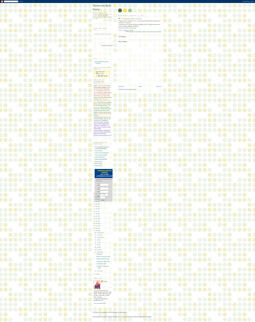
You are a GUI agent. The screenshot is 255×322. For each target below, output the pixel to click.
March (98, 249)
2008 (96, 274)
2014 (96, 218)
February (99, 252)
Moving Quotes (98, 161)
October (99, 235)
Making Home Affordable (101, 159)
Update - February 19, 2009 (103, 256)
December (99, 232)
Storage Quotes (99, 165)
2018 (96, 208)
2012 (96, 223)
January (99, 270)
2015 (96, 216)
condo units (132, 31)
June (98, 242)
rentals (148, 31)
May (98, 244)
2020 (96, 204)
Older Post (158, 86)
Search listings (98, 163)
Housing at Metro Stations (101, 154)
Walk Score (102, 74)
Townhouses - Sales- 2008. (103, 261)
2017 (96, 211)
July (98, 240)
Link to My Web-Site (100, 157)
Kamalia (105, 281)
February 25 (99, 254)
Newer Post (121, 86)
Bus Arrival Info (98, 150)
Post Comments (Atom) (131, 89)
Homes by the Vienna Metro (102, 152)
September (99, 237)
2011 (96, 225)
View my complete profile (100, 303)
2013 (96, 221)
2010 (96, 228)
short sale (152, 31)
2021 (96, 201)
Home (140, 86)
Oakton (144, 31)
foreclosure (138, 31)
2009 (96, 230)
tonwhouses (158, 31)
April (98, 247)
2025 (96, 196)
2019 (96, 206)
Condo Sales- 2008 (101, 263)
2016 (96, 213)
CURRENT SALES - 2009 (102, 258)
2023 (96, 199)
